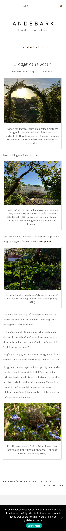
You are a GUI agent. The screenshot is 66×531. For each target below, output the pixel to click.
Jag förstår (34, 525)
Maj (41, 46)
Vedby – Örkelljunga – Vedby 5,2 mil (29, 481)
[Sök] (61, 6)
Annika (48, 71)
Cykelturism (53, 485)
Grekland (30, 46)
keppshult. (46, 241)
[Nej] (61, 518)
